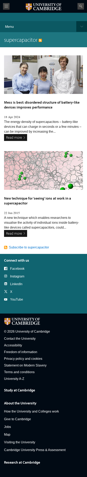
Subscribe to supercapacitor (29, 247)
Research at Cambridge (22, 462)
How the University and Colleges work (31, 411)
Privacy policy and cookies (23, 358)
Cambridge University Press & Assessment (35, 450)
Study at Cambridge (19, 390)
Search (80, 6)
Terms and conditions (19, 372)
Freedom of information (20, 352)
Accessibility (13, 345)
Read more (14, 137)
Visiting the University (19, 442)
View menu (6, 6)
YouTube (16, 299)
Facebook (17, 268)
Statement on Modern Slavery (25, 365)
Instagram (17, 276)
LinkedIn (16, 284)
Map (7, 434)
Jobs (7, 427)
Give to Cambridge (17, 419)
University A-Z (14, 378)
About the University (20, 403)
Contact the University (20, 338)
